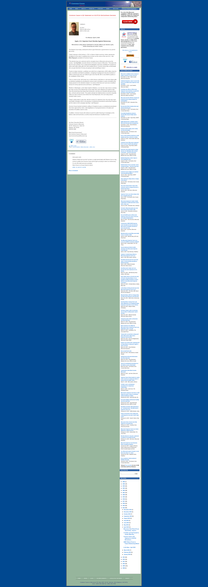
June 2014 (126, 522)
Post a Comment (73, 170)
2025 (124, 484)
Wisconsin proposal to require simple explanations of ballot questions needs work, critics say (130, 203)
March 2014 (127, 550)
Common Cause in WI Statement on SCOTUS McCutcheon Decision (92, 15)
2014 (124, 507)
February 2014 (127, 552)
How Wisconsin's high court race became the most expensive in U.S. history (129, 270)
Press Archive (128, 465)
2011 (124, 561)
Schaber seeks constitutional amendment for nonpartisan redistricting (127, 386)
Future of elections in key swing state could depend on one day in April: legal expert (130, 415)
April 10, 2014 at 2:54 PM (79, 167)
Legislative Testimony (116, 578)
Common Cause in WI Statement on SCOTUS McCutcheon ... (130, 538)
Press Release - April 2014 (88, 147)
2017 (124, 501)
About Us (83, 8)
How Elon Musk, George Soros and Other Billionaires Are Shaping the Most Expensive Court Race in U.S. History (130, 303)
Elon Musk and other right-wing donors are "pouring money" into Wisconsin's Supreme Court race (130, 408)
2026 (124, 481)
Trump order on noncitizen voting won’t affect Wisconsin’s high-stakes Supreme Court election (130, 336)
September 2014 (128, 516)
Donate (108, 8)
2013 (124, 557)
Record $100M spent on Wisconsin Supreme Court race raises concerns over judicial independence (129, 216)
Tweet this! (73, 145)
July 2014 (126, 520)
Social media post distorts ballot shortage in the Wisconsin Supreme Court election (129, 249)
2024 (124, 486)
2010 (124, 563)
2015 (124, 505)
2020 (124, 494)
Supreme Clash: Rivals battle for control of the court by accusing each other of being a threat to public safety (130, 379)
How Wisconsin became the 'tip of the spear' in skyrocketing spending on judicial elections (129, 261)
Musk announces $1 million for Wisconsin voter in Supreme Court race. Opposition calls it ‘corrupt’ (130, 327)
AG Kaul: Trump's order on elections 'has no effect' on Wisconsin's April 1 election (129, 312)
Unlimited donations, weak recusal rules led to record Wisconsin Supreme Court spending (130, 82)
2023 (124, 488)
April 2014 (126, 527)
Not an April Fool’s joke (126, 351)
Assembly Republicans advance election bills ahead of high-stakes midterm (129, 115)
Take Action (115, 8)
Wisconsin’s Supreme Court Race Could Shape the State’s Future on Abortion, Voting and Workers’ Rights (130, 394)
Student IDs (91, 8)
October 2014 (127, 514)
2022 (124, 490)
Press (76, 8)
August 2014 (127, 518)
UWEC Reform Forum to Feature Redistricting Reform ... (131, 543)
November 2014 (128, 511)
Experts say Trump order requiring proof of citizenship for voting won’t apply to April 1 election (130, 344)
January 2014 (127, 554)
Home (71, 8)
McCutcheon (76, 147)
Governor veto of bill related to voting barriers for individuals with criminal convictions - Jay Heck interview (129, 151)
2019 (124, 497)
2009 (124, 565)
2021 (124, 492)
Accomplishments (101, 578)
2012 (124, 559)
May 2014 (126, 525)
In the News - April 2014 (129, 547)
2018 (124, 499)
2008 (124, 568)
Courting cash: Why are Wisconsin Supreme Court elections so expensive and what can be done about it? (130, 91)
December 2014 (128, 509)
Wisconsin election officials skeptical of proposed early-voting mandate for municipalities (130, 99)
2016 (124, 503)
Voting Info (100, 8)
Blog (92, 578)
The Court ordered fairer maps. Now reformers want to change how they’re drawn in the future (129, 187)
